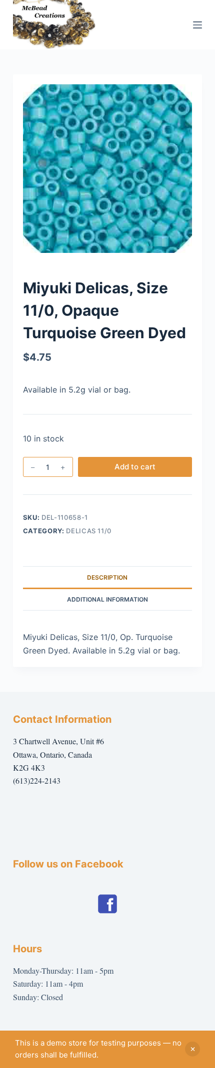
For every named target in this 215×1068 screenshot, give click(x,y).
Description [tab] (107, 577)
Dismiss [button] (192, 1049)
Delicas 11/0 (89, 531)
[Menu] (197, 24)
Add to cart (135, 466)
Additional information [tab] (107, 599)
